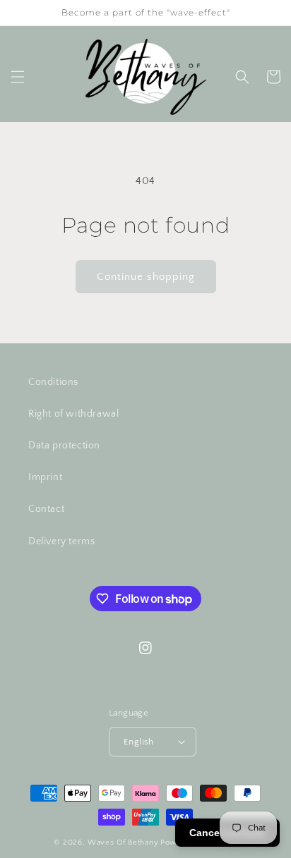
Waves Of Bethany (123, 842)
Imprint (45, 477)
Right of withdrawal (73, 413)
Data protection (64, 445)
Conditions (53, 382)
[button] (17, 76)
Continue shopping (146, 277)
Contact (46, 509)
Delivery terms (61, 541)
